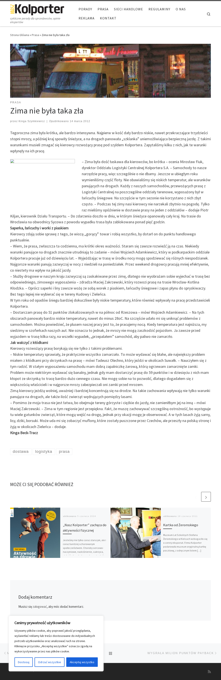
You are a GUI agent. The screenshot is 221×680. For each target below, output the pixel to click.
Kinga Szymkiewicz (32, 121)
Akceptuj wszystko (82, 662)
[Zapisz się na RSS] (209, 671)
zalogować (40, 606)
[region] (56, 643)
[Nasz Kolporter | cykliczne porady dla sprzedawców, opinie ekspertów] (37, 9)
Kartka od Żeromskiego (180, 525)
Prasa (35, 35)
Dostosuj (23, 662)
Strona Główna (19, 35)
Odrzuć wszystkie (49, 662)
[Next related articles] (206, 497)
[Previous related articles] (195, 497)
